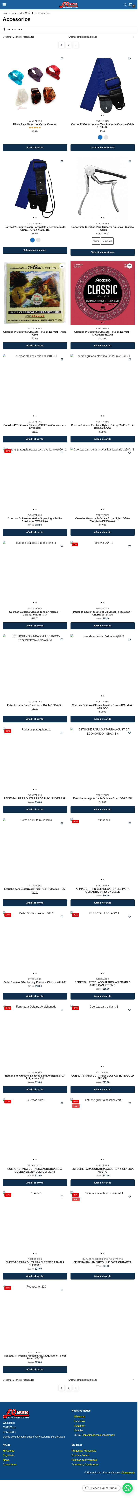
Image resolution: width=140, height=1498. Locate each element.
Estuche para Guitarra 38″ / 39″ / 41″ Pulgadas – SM (35, 889)
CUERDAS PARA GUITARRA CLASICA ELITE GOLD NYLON (102, 1077)
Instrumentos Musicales (23, 13)
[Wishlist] (62, 58)
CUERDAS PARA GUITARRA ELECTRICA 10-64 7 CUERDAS (34, 1264)
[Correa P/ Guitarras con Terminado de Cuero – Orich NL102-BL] (103, 85)
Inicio (5, 13)
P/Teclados (102, 608)
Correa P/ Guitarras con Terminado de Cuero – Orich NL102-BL (102, 126)
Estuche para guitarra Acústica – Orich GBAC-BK (102, 798)
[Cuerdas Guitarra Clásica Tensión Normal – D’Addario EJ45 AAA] (35, 573)
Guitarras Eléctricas (95, 1259)
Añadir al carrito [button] (34, 147)
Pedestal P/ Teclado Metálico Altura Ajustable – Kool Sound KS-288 (35, 1357)
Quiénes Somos (81, 1455)
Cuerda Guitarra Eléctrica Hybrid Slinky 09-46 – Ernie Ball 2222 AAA (102, 426)
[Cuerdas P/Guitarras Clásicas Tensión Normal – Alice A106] (35, 293)
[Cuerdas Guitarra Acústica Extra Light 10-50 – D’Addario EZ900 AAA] (103, 480)
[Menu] (8, 4)
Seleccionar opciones (102, 147)
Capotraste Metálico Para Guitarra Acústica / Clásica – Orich (102, 228)
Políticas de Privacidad (84, 1460)
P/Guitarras (35, 121)
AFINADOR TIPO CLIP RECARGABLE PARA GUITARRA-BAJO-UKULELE (102, 890)
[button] (131, 5)
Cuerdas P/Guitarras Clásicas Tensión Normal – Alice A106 (34, 333)
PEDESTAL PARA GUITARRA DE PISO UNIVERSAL (35, 798)
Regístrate (8, 1455)
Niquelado (107, 241)
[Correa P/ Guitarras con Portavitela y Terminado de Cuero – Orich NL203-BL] (35, 188)
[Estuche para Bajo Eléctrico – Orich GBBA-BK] (35, 666)
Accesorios (102, 1072)
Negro (96, 241)
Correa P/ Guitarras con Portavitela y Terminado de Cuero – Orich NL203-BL (34, 228)
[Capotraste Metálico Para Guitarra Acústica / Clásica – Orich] (103, 188)
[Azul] (100, 137)
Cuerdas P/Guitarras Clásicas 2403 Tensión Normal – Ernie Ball (34, 426)
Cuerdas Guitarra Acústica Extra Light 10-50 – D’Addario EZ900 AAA (102, 520)
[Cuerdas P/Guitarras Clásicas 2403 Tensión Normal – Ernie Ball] (35, 386)
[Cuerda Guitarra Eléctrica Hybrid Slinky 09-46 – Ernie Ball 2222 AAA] (103, 386)
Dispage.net (128, 1472)
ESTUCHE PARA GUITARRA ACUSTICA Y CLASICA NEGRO (103, 1170)
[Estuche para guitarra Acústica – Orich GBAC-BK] (103, 760)
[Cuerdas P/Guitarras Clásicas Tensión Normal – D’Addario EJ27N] (103, 293)
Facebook (79, 1421)
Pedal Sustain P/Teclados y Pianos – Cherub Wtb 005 (34, 982)
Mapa (6, 1460)
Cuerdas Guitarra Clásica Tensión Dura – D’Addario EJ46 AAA (102, 706)
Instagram (79, 1425)
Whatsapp (79, 1416)
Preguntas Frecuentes (84, 1450)
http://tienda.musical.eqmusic (98, 1435)
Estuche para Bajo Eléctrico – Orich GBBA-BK (35, 705)
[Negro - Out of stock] (106, 137)
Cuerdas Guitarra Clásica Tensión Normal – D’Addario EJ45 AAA (35, 613)
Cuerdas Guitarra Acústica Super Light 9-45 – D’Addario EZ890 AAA (35, 520)
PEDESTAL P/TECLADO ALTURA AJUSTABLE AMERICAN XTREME (102, 984)
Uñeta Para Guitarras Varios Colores (35, 124)
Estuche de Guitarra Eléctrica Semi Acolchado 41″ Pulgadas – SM (35, 1077)
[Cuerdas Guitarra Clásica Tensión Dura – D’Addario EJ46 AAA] (103, 666)
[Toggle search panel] (125, 4)
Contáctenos (10, 1464)
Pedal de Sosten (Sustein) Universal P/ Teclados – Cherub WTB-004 (102, 613)
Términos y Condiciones (85, 1464)
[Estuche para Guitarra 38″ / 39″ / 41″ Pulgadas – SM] (35, 850)
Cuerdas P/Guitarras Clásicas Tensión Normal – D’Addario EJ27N (102, 333)
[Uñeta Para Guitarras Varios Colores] (35, 85)
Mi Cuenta (8, 1450)
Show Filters (14, 29)
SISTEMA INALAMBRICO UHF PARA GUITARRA (102, 1262)
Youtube (78, 1430)
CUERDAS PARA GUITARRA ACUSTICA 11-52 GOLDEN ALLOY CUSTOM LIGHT (34, 1170)
